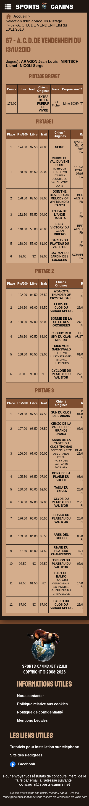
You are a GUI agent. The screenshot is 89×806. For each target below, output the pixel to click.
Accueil (20, 16)
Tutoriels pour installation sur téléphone (44, 747)
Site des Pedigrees (26, 755)
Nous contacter (30, 696)
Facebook (26, 764)
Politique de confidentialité (40, 712)
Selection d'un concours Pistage (34, 21)
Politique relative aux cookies (42, 704)
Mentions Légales (32, 720)
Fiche (56, 105)
